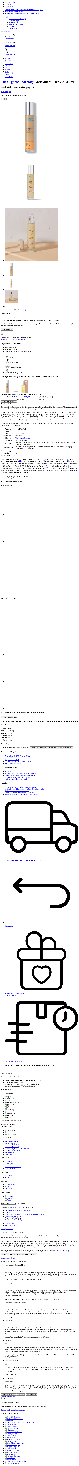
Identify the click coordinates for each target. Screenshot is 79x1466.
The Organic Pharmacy (17, 82)
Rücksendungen (14, 21)
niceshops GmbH (15, 1207)
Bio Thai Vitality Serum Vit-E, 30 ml (19, 397)
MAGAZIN (9, 1176)
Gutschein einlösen (11, 1169)
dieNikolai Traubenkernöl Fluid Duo (17, 791)
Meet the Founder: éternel (13, 763)
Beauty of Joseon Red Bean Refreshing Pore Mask (21, 787)
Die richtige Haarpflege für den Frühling (18, 761)
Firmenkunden (9, 1154)
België (13, 1454)
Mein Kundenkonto (11, 1141)
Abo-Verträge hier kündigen (14, 1220)
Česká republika (22, 1461)
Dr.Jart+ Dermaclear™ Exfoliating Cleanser (19, 793)
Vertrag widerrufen (7, 1229)
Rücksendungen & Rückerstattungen (17, 1149)
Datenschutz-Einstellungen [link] (13, 1218)
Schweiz (15, 1426)
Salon (7, 1177)
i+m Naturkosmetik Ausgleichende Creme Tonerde (21, 794)
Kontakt (11, 26)
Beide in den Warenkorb (9, 401)
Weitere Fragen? (10, 1152)
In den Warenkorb (7, 329)
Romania (16, 1463)
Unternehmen (9, 1223)
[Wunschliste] (6, 49)
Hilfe (6, 17)
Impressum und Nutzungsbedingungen (17, 1210)
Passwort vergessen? (11, 1165)
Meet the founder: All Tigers (14, 758)
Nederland (17, 1439)
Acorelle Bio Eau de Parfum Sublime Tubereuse (20, 773)
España (14, 1435)
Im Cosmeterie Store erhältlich (12, 481)
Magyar (14, 1437)
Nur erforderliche (15, 1254)
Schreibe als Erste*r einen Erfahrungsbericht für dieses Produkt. (51, 747)
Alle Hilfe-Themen (15, 28)
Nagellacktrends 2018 (12, 760)
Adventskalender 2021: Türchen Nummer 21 (19, 756)
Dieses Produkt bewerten (9, 717)
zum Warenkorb (10, 6)
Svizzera (15, 1428)
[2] (33, 458)
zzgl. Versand (27, 310)
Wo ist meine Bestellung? (17, 19)
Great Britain (19, 1443)
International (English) (28, 1422)
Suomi (13, 1458)
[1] (41, 458)
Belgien (14, 1452)
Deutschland (19, 1419)
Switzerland (18, 1432)
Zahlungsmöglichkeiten (16, 24)
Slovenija (16, 1434)
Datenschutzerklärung (62, 1251)
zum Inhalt (8, 4)
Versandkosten (14, 22)
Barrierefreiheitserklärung (13, 1216)
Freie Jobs (8, 1188)
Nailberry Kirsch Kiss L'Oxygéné (16, 779)
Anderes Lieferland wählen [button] (10, 1413)
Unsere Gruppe (10, 1184)
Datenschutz (9, 1212)
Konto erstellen (10, 46)
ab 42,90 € (24, 10)
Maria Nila (8, 771)
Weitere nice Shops (11, 1225)
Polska (13, 1448)
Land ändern (20, 1203)
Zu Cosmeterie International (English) (13, 1410)
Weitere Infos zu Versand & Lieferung (13, 339)
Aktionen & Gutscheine (12, 1150)
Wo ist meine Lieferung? (13, 1167)
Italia (11, 1421)
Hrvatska (16, 1450)
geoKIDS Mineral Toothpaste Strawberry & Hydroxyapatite (24, 789)
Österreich (17, 1417)
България (16, 1445)
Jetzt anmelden (10, 39)
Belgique (16, 1447)
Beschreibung (7, 403)
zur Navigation (10, 2)
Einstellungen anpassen (29, 1254)
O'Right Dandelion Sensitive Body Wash (18, 777)
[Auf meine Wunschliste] (1, 332)
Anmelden (8, 1161)
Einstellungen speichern (9, 1394)
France (13, 1424)
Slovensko (17, 1456)
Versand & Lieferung (12, 1147)
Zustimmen (5, 1254)
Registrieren (9, 1163)
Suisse (13, 1430)
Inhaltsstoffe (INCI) (9, 455)
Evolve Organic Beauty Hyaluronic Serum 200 (20, 775)
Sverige (14, 1441)
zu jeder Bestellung (22, 13)
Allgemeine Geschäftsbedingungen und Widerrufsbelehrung (24, 1214)
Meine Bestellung (10, 1143)
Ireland (14, 1460)
